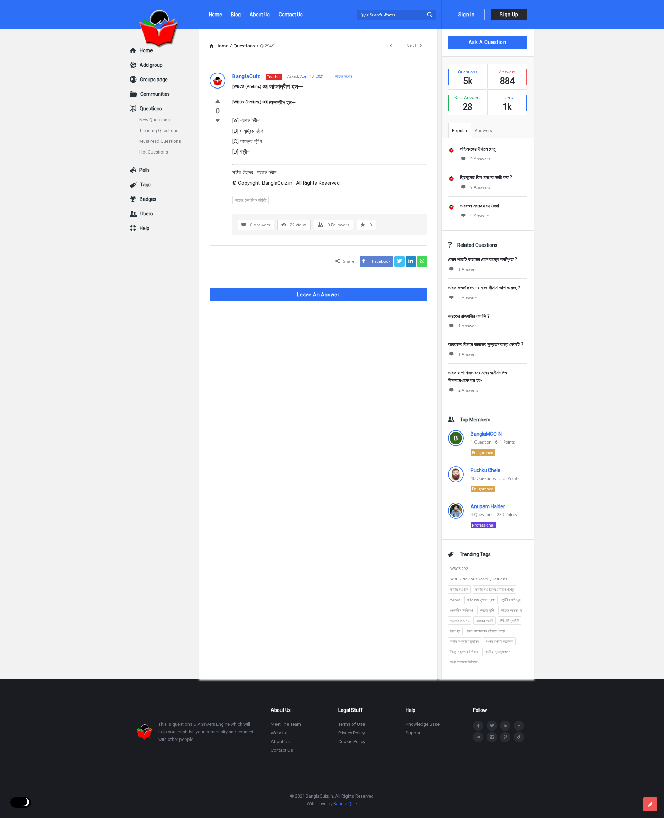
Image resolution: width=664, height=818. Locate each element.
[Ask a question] (650, 804)
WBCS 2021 (460, 568)
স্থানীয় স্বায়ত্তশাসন (497, 651)
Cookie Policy (351, 741)
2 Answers (468, 297)
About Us (260, 14)
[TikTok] (519, 737)
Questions (151, 108)
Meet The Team (286, 724)
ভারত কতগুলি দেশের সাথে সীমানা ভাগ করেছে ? (484, 287)
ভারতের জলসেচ (459, 620)
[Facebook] (478, 726)
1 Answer (467, 269)
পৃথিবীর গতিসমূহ (511, 599)
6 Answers (480, 216)
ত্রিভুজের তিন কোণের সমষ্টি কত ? (486, 177)
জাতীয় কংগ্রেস (459, 589)
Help (144, 228)
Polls (144, 170)
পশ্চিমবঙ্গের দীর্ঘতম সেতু (477, 149)
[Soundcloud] (478, 737)
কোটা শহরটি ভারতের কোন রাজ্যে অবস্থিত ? (482, 259)
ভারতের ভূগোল (343, 76)
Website (279, 732)
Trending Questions (158, 130)
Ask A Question (487, 42)
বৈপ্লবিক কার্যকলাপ (461, 610)
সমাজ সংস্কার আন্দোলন (464, 641)
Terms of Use (351, 724)
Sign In (466, 14)
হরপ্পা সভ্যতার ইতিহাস (464, 661)
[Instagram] (492, 737)
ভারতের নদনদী (484, 620)
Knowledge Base (423, 724)
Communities (155, 94)
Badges (148, 199)
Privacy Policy (351, 732)
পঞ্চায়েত (455, 599)
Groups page (154, 79)
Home (215, 14)
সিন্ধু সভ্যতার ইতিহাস (464, 651)
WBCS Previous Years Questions (478, 579)
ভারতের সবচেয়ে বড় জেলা (479, 205)
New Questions (154, 119)
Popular (459, 130)
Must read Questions (160, 141)
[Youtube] (519, 726)
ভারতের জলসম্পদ (511, 610)
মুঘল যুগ (455, 630)
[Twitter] (492, 726)
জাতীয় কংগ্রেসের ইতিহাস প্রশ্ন (494, 589)
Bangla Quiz (345, 803)
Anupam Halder (488, 506)
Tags (145, 184)
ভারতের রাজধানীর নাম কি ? (469, 316)
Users (146, 213)
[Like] (217, 100)
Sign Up (509, 14)
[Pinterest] (505, 737)
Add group (151, 65)
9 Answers (480, 159)
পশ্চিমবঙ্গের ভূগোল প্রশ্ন (481, 599)
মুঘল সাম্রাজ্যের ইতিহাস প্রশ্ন (486, 630)
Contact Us (291, 14)
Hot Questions (153, 152)
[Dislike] (217, 120)
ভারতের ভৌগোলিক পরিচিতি (250, 200)
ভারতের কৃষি (487, 610)
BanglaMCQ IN (486, 434)
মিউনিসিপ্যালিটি (509, 620)
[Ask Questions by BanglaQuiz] (164, 14)
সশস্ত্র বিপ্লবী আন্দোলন (499, 641)
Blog (236, 14)
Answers (483, 130)
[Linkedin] (505, 726)
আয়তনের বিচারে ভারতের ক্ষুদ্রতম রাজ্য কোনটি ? (485, 344)
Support (414, 732)
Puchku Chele (485, 470)
